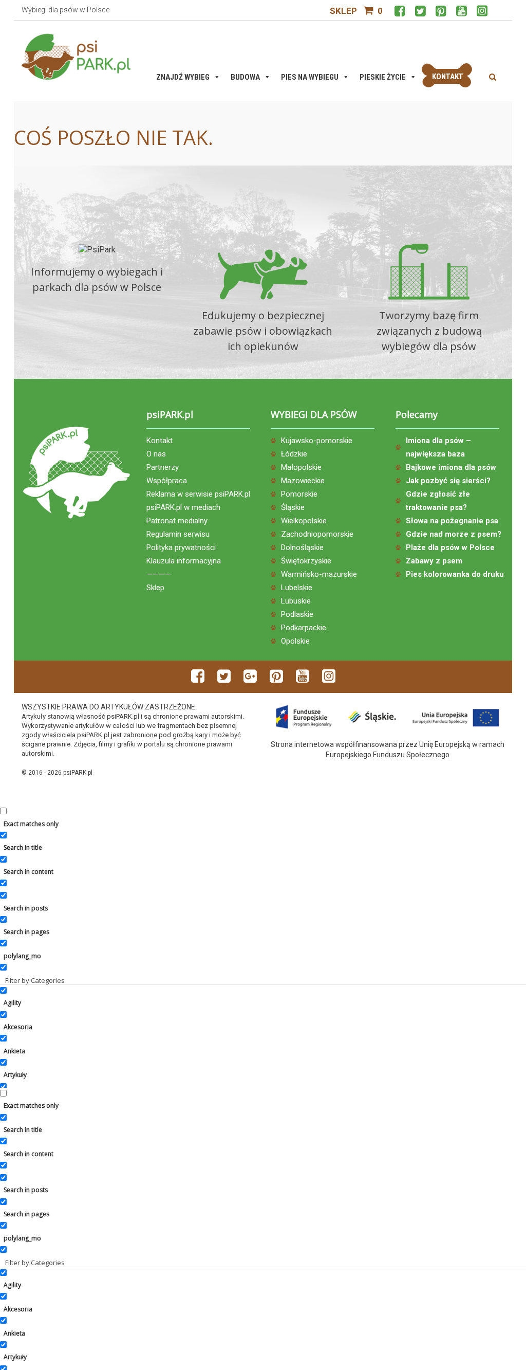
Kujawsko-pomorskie (316, 440)
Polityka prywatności (181, 547)
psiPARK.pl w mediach (183, 507)
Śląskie (293, 507)
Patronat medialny (177, 520)
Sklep (343, 11)
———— (158, 574)
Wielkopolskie (304, 520)
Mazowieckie (303, 480)
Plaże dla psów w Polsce (450, 547)
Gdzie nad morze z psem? (453, 534)
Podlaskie (297, 614)
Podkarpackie (303, 627)
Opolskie (295, 641)
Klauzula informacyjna (183, 560)
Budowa (245, 77)
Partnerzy (162, 467)
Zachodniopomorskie (317, 534)
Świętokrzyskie (306, 560)
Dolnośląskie (302, 547)
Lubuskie (296, 601)
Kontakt (159, 440)
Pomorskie (299, 494)
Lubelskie (296, 587)
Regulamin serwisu (178, 534)
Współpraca (166, 480)
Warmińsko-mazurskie (319, 574)
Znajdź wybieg (183, 77)
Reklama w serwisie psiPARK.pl (198, 494)
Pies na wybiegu (310, 77)
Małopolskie (301, 467)
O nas (156, 454)
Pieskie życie (383, 77)
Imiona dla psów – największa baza (438, 447)
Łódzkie (294, 454)
